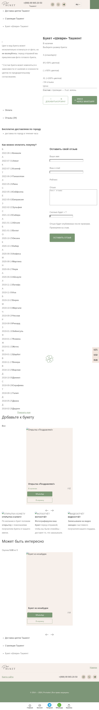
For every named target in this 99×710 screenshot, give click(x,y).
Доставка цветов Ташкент (17, 11)
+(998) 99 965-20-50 (32, 3)
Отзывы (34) (11, 118)
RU (77, 4)
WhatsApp (85, 100)
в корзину (55, 100)
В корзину (40, 500)
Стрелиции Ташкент (14, 19)
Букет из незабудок (38, 608)
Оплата (8, 110)
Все (4, 426)
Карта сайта (7, 677)
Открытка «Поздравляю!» (41, 484)
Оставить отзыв (62, 238)
